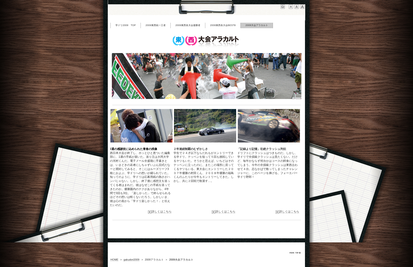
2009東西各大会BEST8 (223, 25)
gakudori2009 (131, 259)
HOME (114, 259)
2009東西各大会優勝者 (187, 25)
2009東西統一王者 (156, 25)
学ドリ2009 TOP (125, 25)
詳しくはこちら (162, 211)
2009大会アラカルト (256, 25)
